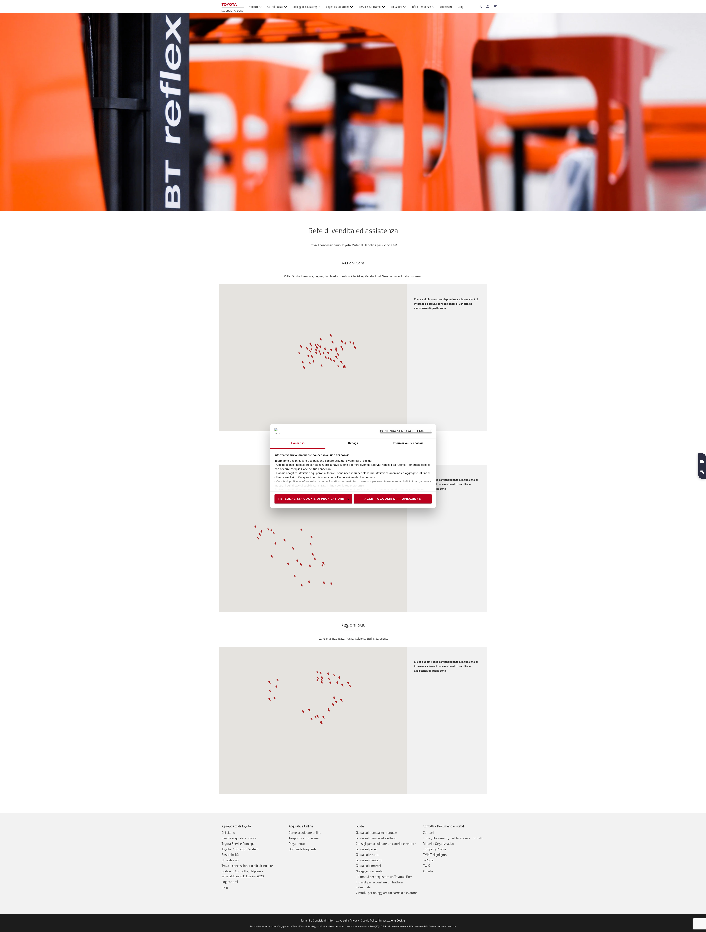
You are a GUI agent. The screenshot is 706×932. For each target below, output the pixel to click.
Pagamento (297, 843)
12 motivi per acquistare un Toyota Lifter (384, 876)
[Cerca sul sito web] (480, 6)
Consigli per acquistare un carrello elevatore (386, 843)
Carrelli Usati (275, 7)
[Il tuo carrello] (495, 6)
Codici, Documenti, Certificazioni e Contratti (453, 838)
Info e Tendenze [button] (421, 7)
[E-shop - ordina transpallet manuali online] (233, 6)
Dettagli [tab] (353, 443)
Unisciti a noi (230, 860)
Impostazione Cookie (392, 920)
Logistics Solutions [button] (337, 7)
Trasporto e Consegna (304, 838)
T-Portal (428, 860)
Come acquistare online (305, 832)
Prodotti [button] (253, 7)
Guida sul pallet (366, 849)
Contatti (428, 832)
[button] (312, 356)
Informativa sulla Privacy (343, 920)
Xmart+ (428, 871)
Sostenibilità (230, 854)
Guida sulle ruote (367, 854)
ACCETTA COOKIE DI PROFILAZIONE (392, 499)
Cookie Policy (369, 920)
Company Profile (434, 849)
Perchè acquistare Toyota (239, 838)
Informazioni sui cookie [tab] (408, 443)
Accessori (446, 7)
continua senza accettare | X (406, 431)
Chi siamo (228, 832)
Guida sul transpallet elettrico (376, 838)
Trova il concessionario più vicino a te (247, 865)
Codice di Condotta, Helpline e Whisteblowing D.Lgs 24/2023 (243, 873)
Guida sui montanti (369, 860)
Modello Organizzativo (438, 843)
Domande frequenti (302, 849)
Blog (460, 7)
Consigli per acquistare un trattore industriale (379, 884)
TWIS (426, 865)
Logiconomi (230, 881)
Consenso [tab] (297, 443)
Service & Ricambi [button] (370, 7)
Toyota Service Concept (238, 843)
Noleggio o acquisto (369, 871)
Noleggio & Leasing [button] (305, 7)
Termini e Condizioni (313, 920)
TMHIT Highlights (435, 854)
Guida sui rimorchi (368, 865)
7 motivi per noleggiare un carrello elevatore (386, 892)
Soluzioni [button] (396, 7)
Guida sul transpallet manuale (376, 832)
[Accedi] (487, 6)
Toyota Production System (240, 849)
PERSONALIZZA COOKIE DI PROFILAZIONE (311, 499)
